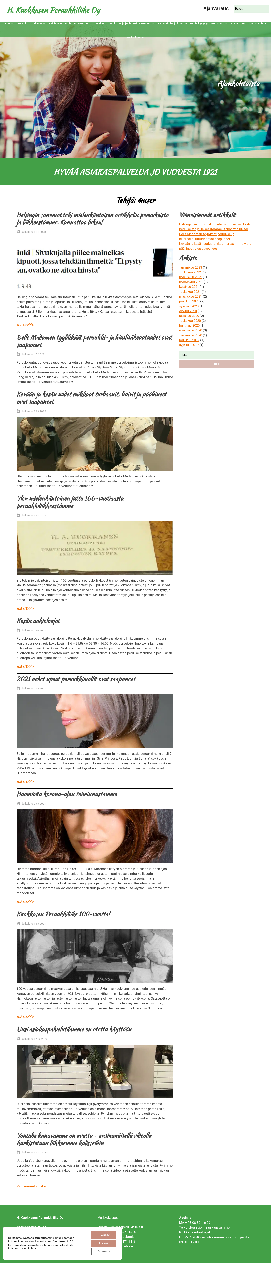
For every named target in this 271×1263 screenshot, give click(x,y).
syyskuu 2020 (189, 306)
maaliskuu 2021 (190, 296)
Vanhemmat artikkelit (32, 1186)
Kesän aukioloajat (38, 620)
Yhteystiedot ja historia (172, 23)
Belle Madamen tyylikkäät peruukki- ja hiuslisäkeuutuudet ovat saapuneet (94, 341)
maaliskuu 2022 (190, 277)
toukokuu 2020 (190, 321)
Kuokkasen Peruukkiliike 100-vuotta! (63, 914)
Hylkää (103, 1243)
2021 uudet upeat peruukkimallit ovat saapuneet (76, 678)
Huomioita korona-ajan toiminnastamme (67, 793)
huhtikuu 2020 (189, 325)
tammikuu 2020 (190, 335)
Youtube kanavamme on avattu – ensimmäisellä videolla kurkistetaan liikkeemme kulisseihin (84, 1139)
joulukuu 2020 (189, 301)
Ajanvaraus (216, 8)
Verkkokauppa (135, 37)
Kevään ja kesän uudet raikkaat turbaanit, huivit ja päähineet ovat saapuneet (92, 398)
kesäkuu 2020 (189, 316)
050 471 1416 (126, 1242)
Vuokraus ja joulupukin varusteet (130, 23)
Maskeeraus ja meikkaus (90, 23)
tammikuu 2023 (190, 267)
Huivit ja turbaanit (59, 23)
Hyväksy (103, 1235)
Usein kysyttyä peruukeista (207, 23)
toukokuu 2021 (190, 292)
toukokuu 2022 (190, 272)
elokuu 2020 (188, 311)
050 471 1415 (126, 1232)
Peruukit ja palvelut (29, 23)
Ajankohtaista (257, 23)
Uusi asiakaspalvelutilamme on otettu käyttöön (74, 1029)
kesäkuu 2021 (189, 287)
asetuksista (28, 1248)
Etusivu (9, 23)
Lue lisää (24, 325)
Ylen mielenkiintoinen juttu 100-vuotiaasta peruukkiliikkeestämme (70, 502)
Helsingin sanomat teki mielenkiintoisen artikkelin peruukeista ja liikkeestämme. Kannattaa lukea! (92, 218)
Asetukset (103, 1251)
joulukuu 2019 (189, 340)
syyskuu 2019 (189, 345)
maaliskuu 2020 (190, 330)
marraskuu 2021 (191, 282)
